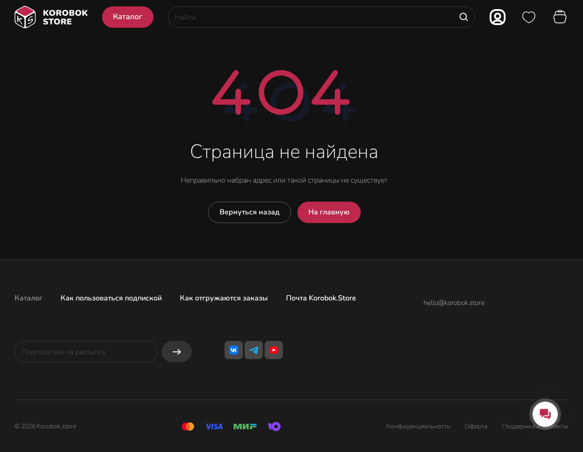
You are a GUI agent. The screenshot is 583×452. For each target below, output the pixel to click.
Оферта (476, 426)
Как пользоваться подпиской (111, 298)
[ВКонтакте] (234, 350)
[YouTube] (274, 350)
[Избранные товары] (529, 17)
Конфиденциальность (418, 426)
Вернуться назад (250, 212)
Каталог (28, 298)
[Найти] (463, 17)
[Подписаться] (177, 351)
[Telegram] (254, 350)
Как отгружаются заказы (224, 298)
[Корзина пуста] (561, 17)
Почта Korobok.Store (321, 298)
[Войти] (498, 17)
